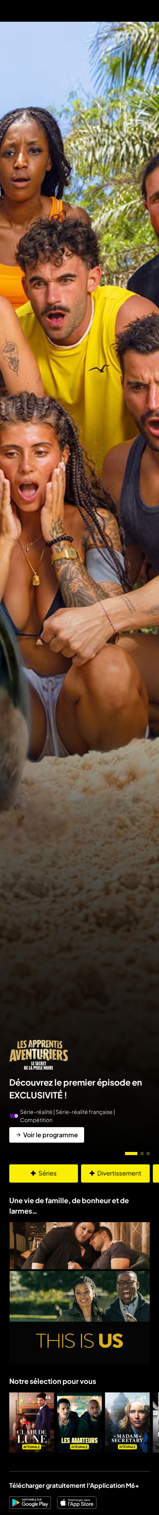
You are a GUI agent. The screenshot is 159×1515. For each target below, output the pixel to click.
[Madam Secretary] (127, 1422)
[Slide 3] (148, 1153)
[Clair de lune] (31, 1422)
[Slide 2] (142, 1153)
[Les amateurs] (79, 1422)
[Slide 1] (131, 1153)
